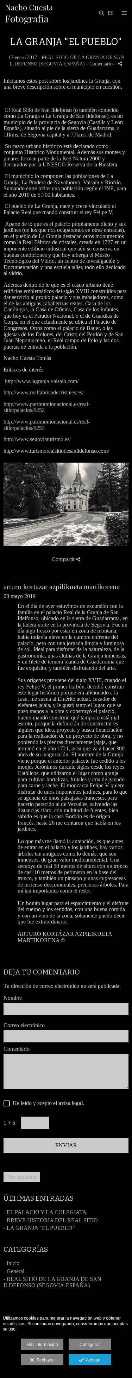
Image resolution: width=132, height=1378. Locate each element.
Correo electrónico (24, 1025)
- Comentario (100, 63)
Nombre (13, 998)
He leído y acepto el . (47, 1103)
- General (14, 1271)
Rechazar (44, 1360)
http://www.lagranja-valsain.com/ (41, 381)
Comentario (17, 1049)
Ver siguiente (21, 1177)
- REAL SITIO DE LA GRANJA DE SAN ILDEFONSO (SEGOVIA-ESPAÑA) (52, 1282)
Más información (42, 1344)
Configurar (90, 1344)
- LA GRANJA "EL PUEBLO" (39, 1228)
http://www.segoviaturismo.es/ (37, 439)
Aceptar (92, 1360)
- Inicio (11, 1263)
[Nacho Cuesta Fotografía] (29, 13)
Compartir (64, 559)
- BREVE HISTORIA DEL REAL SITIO (51, 1220)
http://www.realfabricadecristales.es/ (43, 392)
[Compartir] (120, 63)
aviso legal (70, 1103)
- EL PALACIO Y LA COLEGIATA (45, 1212)
